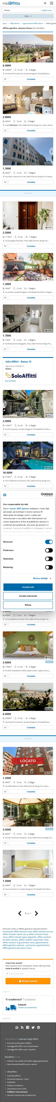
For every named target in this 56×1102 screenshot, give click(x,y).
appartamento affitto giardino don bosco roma (26, 946)
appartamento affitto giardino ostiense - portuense (25, 944)
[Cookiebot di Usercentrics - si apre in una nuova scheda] (41, 494)
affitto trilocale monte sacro (15, 934)
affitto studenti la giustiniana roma (18, 942)
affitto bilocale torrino (43, 931)
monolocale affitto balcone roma (17, 931)
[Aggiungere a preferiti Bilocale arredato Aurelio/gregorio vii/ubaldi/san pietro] (5, 297)
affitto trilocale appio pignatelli (22, 937)
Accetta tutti (28, 587)
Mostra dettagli (40, 578)
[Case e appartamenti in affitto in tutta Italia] (11, 3)
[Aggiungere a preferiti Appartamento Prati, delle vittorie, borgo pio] (5, 130)
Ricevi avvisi (29, 981)
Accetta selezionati (28, 596)
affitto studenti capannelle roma (33, 939)
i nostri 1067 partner (19, 508)
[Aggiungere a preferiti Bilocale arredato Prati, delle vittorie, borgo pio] (5, 182)
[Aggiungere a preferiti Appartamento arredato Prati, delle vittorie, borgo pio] (5, 791)
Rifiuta (28, 605)
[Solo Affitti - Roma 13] (21, 377)
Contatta (31, 79)
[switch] (49, 550)
